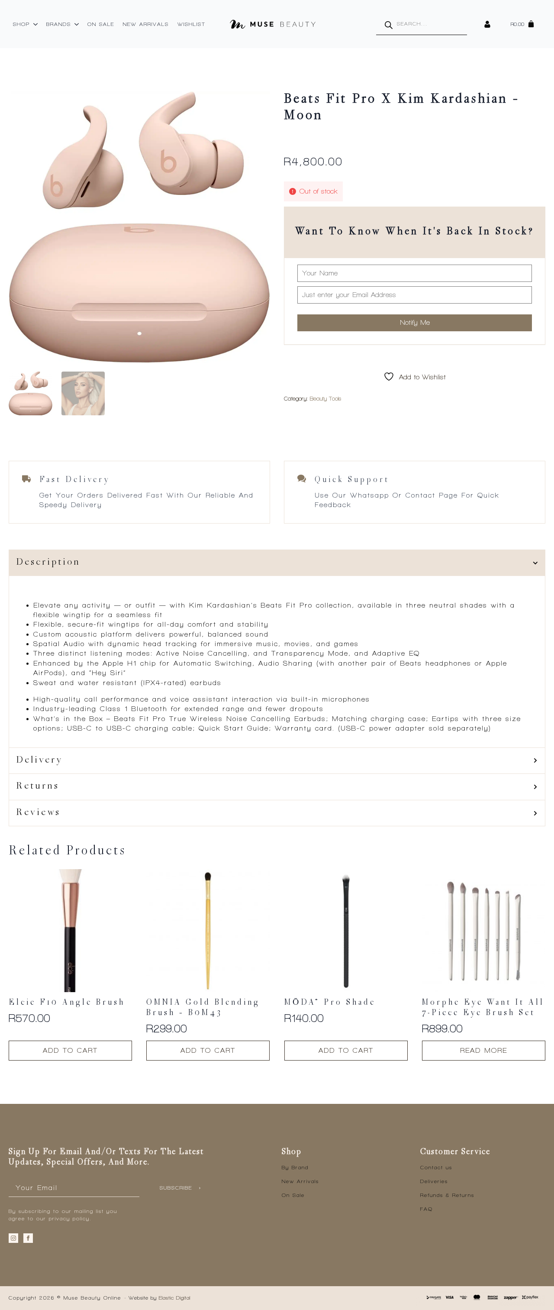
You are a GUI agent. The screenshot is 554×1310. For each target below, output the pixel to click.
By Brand (295, 1167)
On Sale (100, 24)
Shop (21, 24)
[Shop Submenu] (36, 24)
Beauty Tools (325, 398)
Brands (58, 24)
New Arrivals (146, 24)
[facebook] (28, 1238)
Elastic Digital (174, 1297)
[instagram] (13, 1238)
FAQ (426, 1209)
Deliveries (434, 1181)
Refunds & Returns (447, 1195)
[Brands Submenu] (77, 24)
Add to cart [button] (70, 1050)
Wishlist (191, 24)
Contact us (436, 1167)
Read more (483, 1050)
